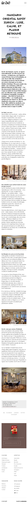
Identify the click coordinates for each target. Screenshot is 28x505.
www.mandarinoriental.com (9, 406)
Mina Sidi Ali (15, 37)
